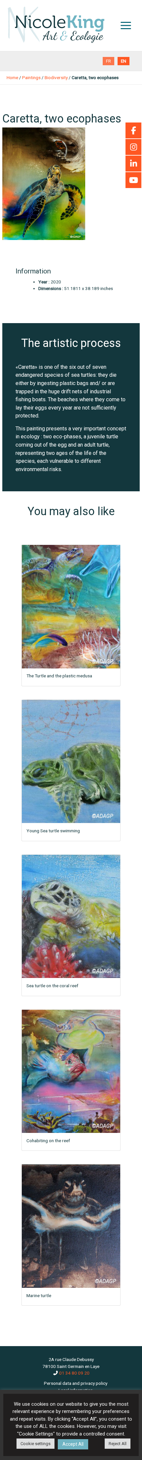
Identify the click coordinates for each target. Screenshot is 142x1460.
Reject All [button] (117, 1443)
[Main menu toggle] (126, 25)
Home (12, 77)
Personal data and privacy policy (75, 1383)
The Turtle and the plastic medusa (59, 675)
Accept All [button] (73, 1444)
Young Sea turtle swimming (53, 830)
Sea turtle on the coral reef (52, 985)
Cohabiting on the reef (48, 1140)
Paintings (31, 77)
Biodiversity (56, 77)
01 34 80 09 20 (74, 1373)
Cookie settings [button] (35, 1443)
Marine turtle (38, 1295)
